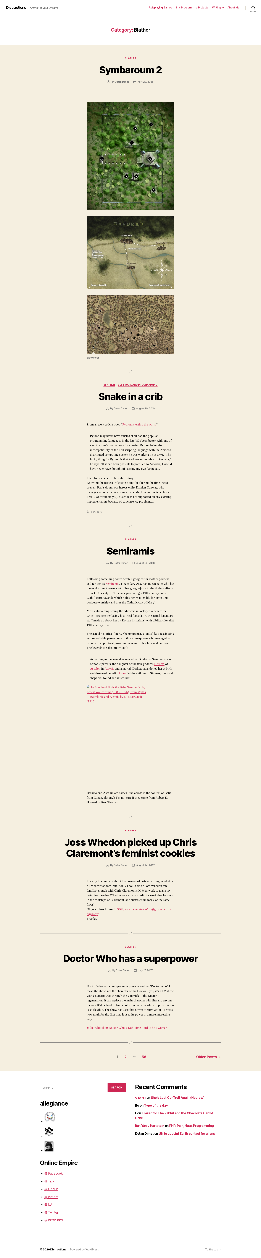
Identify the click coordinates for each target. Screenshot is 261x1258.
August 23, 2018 (145, 562)
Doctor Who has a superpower (130, 958)
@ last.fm (51, 1197)
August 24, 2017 (145, 865)
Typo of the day (156, 1105)
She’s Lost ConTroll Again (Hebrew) (178, 1098)
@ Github (51, 1189)
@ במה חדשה (53, 1220)
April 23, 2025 (145, 81)
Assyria (109, 669)
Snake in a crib (130, 396)
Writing (216, 7)
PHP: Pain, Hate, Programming (191, 1126)
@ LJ (48, 1204)
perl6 (99, 511)
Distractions (16, 7)
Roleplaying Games (160, 7)
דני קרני (140, 1098)
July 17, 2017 (145, 970)
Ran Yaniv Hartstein (149, 1126)
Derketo (159, 664)
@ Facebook (53, 1173)
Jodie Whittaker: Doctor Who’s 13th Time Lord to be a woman (127, 1028)
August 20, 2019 (145, 408)
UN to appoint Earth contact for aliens (187, 1133)
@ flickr (50, 1181)
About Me (233, 7)
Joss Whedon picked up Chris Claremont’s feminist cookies (130, 847)
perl (93, 511)
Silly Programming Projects (192, 7)
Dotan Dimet (122, 81)
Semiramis (130, 551)
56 (144, 1057)
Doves (122, 673)
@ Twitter (51, 1212)
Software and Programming (137, 384)
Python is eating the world (139, 424)
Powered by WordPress (84, 1249)
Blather (130, 58)
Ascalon (95, 669)
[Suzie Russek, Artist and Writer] (85, 1146)
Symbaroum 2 (130, 70)
